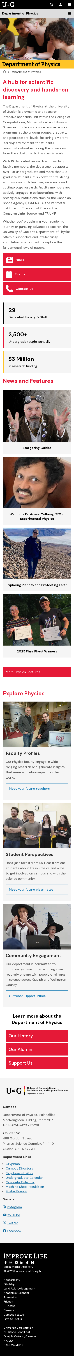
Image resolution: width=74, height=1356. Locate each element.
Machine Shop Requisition (25, 1187)
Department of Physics (26, 72)
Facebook (14, 1231)
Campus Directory (19, 1168)
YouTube (13, 1215)
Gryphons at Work (19, 1173)
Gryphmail (13, 1164)
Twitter (12, 1223)
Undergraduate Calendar (24, 1177)
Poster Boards (16, 1191)
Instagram (14, 1207)
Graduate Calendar (20, 1182)
